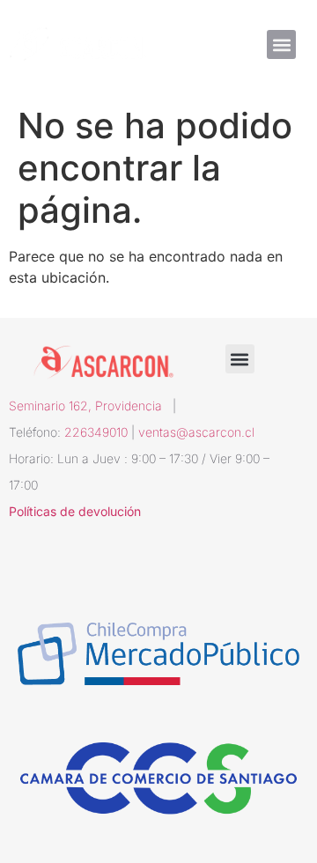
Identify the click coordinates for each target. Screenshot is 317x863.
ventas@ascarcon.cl (196, 431)
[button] (281, 44)
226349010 (96, 431)
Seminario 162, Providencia (91, 405)
